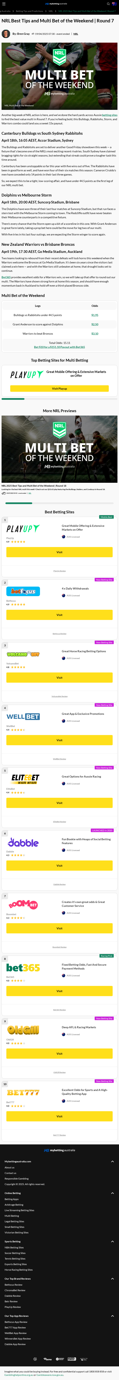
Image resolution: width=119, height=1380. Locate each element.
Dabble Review (59, 884)
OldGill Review (59, 1072)
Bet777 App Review (15, 1327)
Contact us (10, 1172)
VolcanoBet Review (60, 696)
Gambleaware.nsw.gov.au (49, 1374)
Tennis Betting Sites (15, 1258)
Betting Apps (12, 1199)
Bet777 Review (59, 1135)
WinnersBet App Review (18, 1338)
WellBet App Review (15, 1332)
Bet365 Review (59, 1010)
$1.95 (94, 315)
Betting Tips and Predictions (29, 11)
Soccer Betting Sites (15, 1252)
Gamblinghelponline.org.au (18, 1374)
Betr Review (11, 1301)
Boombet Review (59, 947)
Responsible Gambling (17, 1178)
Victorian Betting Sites (17, 1232)
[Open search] (108, 3)
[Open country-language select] (114, 4)
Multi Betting (12, 1215)
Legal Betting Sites (14, 1221)
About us (9, 1167)
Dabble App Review (15, 1344)
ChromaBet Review (15, 1290)
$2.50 (94, 324)
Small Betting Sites (14, 1226)
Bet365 (6, 277)
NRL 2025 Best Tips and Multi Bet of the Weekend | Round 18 (34, 485)
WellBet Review (59, 759)
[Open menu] (3, 4)
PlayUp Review (59, 571)
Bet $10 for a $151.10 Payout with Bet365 (59, 347)
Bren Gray (23, 33)
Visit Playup (59, 388)
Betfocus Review (59, 633)
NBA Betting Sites (14, 1247)
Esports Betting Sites (16, 1264)
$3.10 (94, 333)
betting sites (109, 115)
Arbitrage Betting (14, 1204)
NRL (51, 11)
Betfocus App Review (16, 1321)
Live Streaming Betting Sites (19, 1210)
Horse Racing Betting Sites (19, 1269)
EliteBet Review (59, 821)
